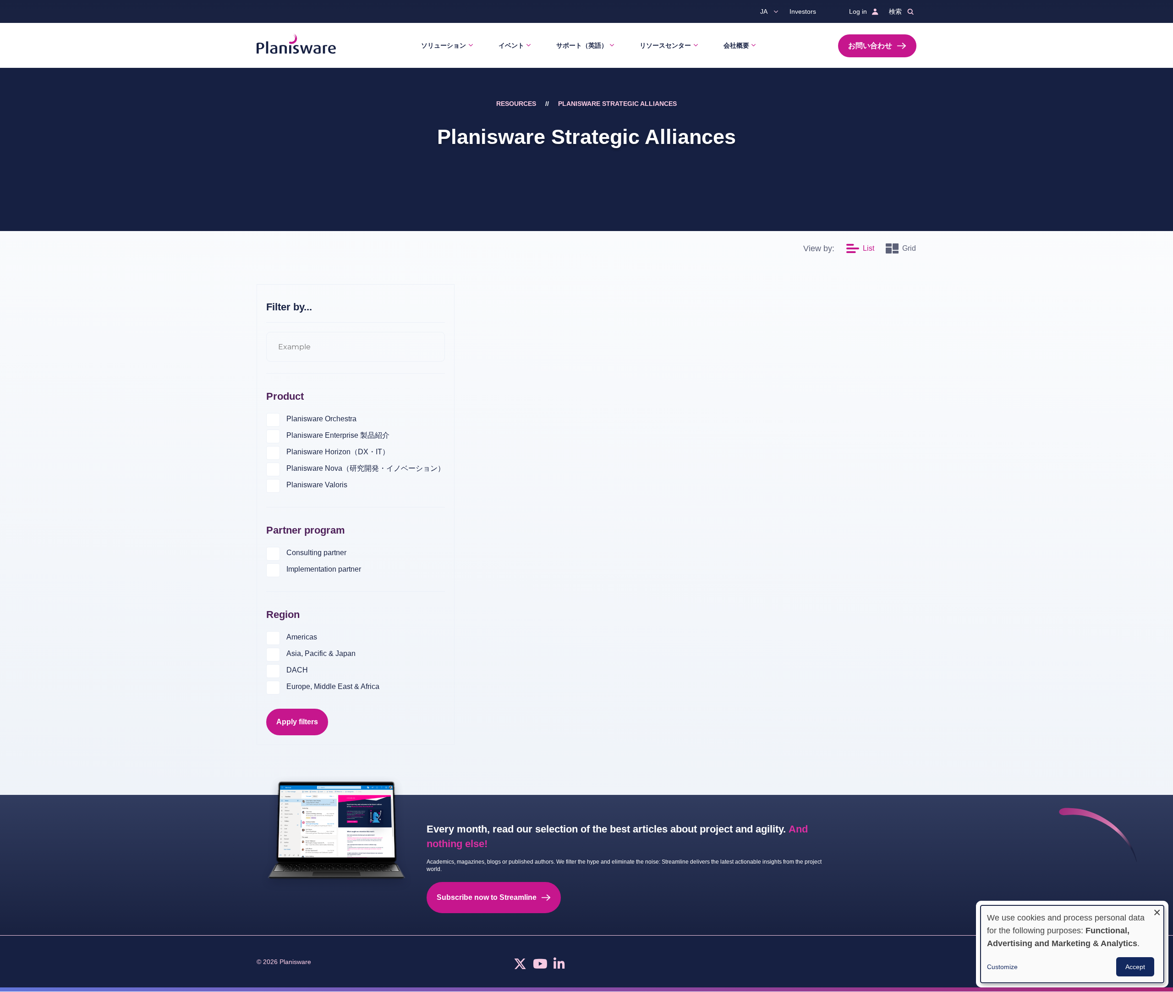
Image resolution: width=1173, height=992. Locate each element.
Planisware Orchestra (321, 419)
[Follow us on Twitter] (520, 966)
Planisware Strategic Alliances (617, 103)
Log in (858, 11)
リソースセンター (665, 45)
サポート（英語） (582, 45)
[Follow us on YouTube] (540, 966)
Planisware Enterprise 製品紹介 (337, 435)
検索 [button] (895, 11)
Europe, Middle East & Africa (332, 686)
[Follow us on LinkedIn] (559, 966)
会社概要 (736, 45)
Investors (802, 11)
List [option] (868, 248)
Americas (301, 637)
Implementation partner (323, 569)
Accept (1135, 966)
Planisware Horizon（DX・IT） (337, 452)
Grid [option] (909, 248)
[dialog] (1072, 944)
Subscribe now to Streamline (487, 897)
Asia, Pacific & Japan (321, 653)
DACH (297, 670)
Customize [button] (1002, 966)
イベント (511, 45)
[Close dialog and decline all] (1157, 911)
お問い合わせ (870, 46)
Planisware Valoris (316, 485)
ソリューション (443, 45)
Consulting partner (316, 553)
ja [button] (763, 11)
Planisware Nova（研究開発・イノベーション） (365, 468)
